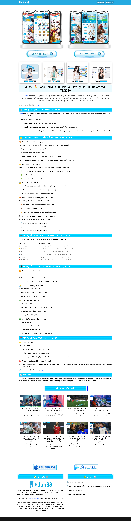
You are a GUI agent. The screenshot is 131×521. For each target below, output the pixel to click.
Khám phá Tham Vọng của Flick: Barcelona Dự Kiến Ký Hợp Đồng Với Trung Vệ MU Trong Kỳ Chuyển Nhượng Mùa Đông (54, 439)
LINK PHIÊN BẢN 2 (109, 2)
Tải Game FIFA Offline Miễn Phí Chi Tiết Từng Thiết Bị (77, 410)
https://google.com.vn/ (35, 498)
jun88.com (29, 274)
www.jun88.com (39, 105)
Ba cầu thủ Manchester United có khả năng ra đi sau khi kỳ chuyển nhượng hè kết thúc (31, 438)
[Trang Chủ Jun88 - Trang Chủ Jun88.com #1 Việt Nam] (24, 2)
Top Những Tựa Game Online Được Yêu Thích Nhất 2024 (54, 410)
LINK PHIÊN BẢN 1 (100, 2)
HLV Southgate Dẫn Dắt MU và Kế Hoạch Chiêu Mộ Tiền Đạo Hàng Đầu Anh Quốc (100, 438)
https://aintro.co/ (45, 370)
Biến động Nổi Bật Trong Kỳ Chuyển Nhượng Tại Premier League (77, 438)
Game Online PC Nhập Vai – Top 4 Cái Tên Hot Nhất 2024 (100, 410)
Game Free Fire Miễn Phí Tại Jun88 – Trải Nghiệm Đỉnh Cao (31, 410)
